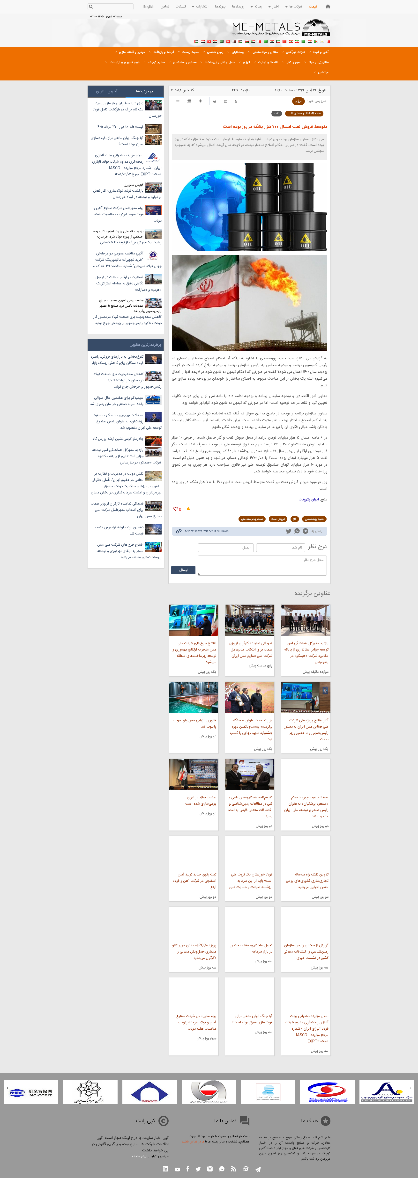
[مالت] (259, 41)
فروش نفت (278, 519)
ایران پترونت (309, 499)
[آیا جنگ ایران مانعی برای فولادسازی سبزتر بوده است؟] (249, 993)
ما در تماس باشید (193, 1141)
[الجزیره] (316, 41)
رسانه (258, 7)
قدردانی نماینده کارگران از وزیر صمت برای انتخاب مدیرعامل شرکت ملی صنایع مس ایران (250, 649)
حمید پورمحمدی (314, 519)
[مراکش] (284, 41)
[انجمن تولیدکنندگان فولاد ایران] (268, 1092)
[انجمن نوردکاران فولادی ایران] (386, 1092)
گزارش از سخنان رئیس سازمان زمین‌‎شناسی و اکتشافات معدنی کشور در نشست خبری (306, 951)
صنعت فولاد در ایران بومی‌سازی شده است (200, 801)
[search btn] (91, 7)
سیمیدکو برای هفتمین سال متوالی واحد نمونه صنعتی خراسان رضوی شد (116, 401)
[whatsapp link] (297, 531)
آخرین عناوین (106, 91)
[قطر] (234, 41)
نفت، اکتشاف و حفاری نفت (304, 113)
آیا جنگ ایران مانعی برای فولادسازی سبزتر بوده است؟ (252, 1019)
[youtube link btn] (177, 1170)
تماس (165, 7)
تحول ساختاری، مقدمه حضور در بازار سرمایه (251, 948)
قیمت (313, 7)
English (148, 6)
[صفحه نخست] (328, 6)
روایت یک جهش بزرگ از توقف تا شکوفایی (131, 242)
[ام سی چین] (90, 1092)
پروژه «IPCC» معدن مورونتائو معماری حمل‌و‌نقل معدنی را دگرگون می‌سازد (194, 951)
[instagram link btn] (210, 1169)
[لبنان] (291, 41)
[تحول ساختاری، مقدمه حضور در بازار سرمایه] (249, 922)
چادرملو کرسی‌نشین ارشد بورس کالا (117, 439)
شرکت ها (296, 7)
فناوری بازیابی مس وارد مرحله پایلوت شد (194, 723)
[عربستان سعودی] (222, 41)
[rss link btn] (233, 1169)
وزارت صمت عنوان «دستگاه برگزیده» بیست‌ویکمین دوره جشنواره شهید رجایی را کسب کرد (251, 729)
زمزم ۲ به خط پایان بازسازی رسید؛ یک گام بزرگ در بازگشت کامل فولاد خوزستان (127, 109)
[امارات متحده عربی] (196, 41)
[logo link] (281, 30)
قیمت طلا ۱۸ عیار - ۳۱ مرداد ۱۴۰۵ (120, 127)
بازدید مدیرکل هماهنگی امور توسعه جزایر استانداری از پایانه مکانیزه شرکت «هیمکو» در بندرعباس (306, 652)
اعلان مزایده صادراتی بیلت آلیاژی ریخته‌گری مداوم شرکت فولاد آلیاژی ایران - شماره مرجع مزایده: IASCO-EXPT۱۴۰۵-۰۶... (306, 1028)
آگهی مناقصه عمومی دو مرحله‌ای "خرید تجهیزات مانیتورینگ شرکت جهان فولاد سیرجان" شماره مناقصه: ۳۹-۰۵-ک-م (127, 260)
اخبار (275, 7)
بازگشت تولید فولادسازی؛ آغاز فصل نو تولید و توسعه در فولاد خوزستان (127, 194)
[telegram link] (305, 532)
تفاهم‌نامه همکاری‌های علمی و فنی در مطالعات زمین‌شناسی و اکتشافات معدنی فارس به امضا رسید (250, 807)
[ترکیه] (209, 41)
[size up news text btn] (200, 102)
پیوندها (220, 7)
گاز (294, 519)
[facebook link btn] (188, 1169)
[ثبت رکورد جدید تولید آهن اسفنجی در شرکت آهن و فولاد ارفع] (193, 851)
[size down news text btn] (178, 102)
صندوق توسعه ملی (252, 519)
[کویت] (278, 41)
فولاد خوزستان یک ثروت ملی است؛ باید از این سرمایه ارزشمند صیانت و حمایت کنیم (250, 881)
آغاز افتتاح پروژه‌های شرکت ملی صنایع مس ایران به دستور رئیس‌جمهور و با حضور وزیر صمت (306, 729)
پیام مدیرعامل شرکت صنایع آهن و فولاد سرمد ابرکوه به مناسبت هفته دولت (196, 1022)
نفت (276, 113)
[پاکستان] (303, 41)
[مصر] (310, 41)
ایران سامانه (139, 1156)
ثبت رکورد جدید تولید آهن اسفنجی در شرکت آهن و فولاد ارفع (194, 881)
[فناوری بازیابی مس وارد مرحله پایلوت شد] (193, 697)
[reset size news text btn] (189, 102)
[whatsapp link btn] (221, 1169)
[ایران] (297, 41)
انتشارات (202, 7)
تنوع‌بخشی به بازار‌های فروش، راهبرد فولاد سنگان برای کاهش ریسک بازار (116, 360)
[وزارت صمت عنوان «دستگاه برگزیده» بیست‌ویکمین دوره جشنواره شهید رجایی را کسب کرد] (249, 697)
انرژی (298, 101)
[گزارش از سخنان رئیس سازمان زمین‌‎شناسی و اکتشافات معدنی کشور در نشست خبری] (305, 922)
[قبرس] (322, 41)
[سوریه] (215, 41)
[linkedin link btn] (165, 1169)
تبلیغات (180, 7)
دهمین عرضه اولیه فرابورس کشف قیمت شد (119, 530)
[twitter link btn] (198, 1169)
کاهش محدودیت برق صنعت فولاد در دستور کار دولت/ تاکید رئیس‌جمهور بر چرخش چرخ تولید (127, 320)
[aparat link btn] (246, 1169)
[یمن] (203, 41)
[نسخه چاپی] (214, 101)
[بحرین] (328, 41)
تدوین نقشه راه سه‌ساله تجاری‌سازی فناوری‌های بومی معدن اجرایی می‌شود (307, 881)
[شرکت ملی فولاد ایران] (31, 1092)
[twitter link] (288, 531)
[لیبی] (266, 41)
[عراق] (272, 41)
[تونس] (228, 41)
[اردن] (240, 41)
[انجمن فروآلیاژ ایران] (327, 1092)
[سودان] (253, 41)
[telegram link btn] (258, 1169)
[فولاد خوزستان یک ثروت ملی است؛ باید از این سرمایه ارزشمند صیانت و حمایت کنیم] (249, 851)
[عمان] (247, 41)
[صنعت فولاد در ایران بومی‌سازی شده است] (193, 774)
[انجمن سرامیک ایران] (149, 1092)
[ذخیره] (236, 101)
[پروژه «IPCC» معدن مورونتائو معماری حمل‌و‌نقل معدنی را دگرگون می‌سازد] (193, 922)
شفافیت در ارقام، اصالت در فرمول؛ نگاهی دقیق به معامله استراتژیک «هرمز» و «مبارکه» (128, 283)
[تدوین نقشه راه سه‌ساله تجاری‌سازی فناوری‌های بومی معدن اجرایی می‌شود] (305, 851)
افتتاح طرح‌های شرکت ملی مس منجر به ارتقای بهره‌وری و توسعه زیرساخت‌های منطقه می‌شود (194, 652)
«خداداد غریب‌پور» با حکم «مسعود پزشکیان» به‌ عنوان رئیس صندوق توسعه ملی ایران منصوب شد (306, 807)
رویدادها (238, 7)
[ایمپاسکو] (209, 1092)
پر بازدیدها (144, 91)
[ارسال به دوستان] (225, 101)
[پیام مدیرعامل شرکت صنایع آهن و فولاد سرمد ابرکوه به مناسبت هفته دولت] (193, 993)
